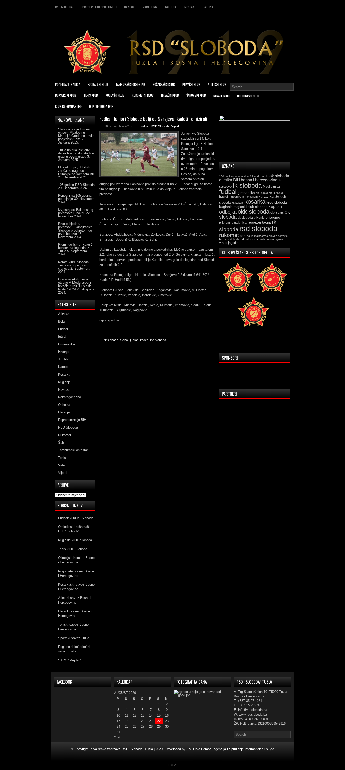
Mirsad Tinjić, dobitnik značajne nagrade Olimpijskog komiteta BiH (76, 170)
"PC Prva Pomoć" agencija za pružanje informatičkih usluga (230, 749)
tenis (222, 239)
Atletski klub (217, 84)
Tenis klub (91, 95)
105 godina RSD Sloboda (76, 185)
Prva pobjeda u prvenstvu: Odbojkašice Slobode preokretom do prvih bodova (75, 229)
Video (62, 465)
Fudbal (144, 126)
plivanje (259, 217)
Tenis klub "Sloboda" (73, 549)
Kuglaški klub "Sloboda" (75, 540)
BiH (236, 180)
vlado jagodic (228, 243)
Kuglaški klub (115, 95)
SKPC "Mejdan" (69, 660)
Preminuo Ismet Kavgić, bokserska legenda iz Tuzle (75, 248)
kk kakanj (237, 202)
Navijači (129, 7)
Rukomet (64, 435)
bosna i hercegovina (259, 180)
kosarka (254, 201)
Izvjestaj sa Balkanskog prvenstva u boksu (75, 211)
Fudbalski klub (98, 84)
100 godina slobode (231, 176)
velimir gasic (275, 239)
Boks (62, 321)
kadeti (144, 340)
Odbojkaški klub (248, 95)
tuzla (262, 239)
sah (243, 236)
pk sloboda (245, 217)
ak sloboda (279, 176)
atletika (225, 180)
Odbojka (64, 405)
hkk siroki (262, 192)
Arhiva (208, 7)
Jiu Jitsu (64, 359)
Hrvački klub (170, 95)
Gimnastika (66, 344)
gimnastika (246, 193)
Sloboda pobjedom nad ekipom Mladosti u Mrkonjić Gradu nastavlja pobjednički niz (76, 134)
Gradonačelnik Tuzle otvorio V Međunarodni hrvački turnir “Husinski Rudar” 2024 (75, 284)
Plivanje (64, 412)
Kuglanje (64, 382)
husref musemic (230, 196)
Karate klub (221, 95)
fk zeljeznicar (272, 186)
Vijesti (175, 126)
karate (264, 196)
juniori (134, 340)
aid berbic (262, 176)
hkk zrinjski (276, 192)
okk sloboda (253, 211)
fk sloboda (111, 340)
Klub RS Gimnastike (68, 106)
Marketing (150, 7)
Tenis (62, 458)
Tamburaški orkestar (130, 84)
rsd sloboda (158, 340)
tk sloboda (233, 239)
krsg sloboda (276, 202)
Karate (63, 367)
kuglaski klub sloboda (251, 207)
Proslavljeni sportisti (99, 6)
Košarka (64, 374)
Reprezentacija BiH (72, 420)
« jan (117, 736)
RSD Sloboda (65, 6)
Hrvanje (63, 352)
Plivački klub (191, 84)
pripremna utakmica (233, 222)
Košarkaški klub (164, 84)
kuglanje (226, 207)
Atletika (63, 314)
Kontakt (190, 7)
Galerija (170, 7)
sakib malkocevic (257, 235)
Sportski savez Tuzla (73, 638)
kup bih (275, 206)
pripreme (273, 217)
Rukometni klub (143, 95)
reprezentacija (259, 222)
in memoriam (250, 196)
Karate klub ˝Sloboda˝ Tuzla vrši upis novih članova (74, 265)
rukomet (229, 235)
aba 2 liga (250, 176)
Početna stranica (67, 84)
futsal (62, 336)
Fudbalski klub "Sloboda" (76, 518)
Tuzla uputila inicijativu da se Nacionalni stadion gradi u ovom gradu (76, 153)
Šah (61, 442)
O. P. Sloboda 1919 (101, 106)
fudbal (124, 340)
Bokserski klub (65, 95)
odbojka (228, 212)
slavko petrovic (278, 235)
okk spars (277, 212)
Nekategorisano (69, 397)
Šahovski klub (196, 95)
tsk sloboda (249, 239)
